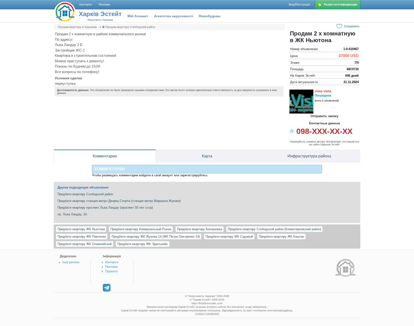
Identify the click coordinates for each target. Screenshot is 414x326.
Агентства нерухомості (173, 16)
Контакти (111, 262)
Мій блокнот (137, 16)
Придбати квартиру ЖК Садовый (229, 236)
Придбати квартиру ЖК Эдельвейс (142, 244)
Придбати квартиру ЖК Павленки (82, 236)
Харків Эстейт (100, 13)
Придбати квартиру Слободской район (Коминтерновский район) (274, 229)
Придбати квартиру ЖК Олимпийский (85, 244)
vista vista (323, 91)
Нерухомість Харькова (100, 19)
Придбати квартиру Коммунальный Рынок (140, 229)
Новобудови (209, 16)
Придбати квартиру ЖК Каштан (281, 236)
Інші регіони (70, 262)
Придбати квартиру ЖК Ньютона (81, 229)
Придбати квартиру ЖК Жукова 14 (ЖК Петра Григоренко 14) (156, 236)
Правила (111, 271)
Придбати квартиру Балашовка (199, 229)
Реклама (111, 267)
